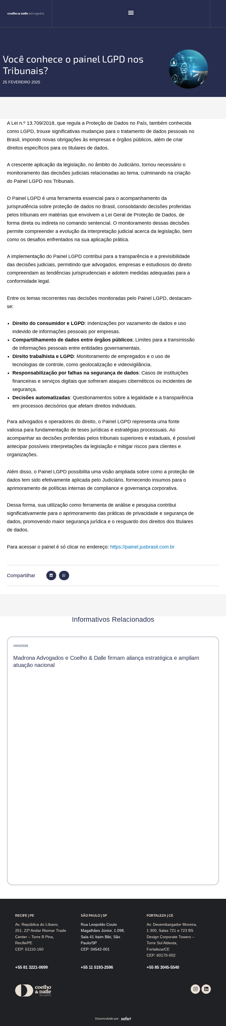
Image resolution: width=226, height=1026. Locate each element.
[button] (131, 12)
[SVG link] (25, 13)
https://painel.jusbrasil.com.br (142, 547)
